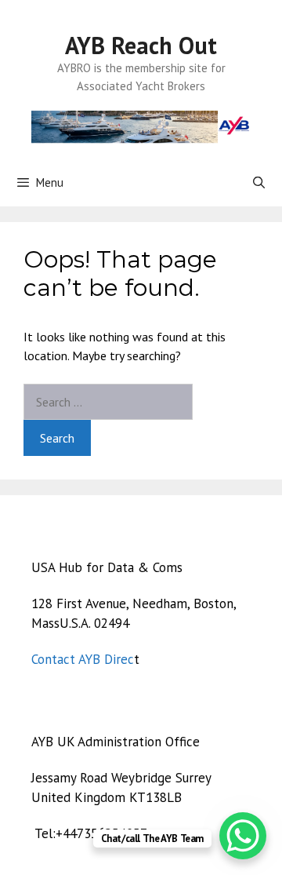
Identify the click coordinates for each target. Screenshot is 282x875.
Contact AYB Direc (82, 659)
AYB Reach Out (141, 45)
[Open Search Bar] (259, 182)
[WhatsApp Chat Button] (242, 835)
